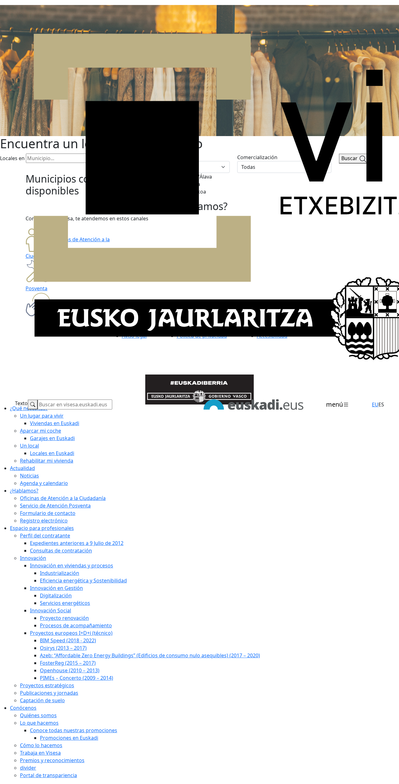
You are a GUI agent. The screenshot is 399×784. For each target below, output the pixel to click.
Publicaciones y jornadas (49, 692)
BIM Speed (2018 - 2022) (68, 640)
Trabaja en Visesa (40, 752)
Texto (21, 403)
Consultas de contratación (61, 550)
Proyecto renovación (64, 618)
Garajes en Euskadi (52, 438)
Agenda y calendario (44, 483)
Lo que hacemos (39, 722)
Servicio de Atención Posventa (55, 505)
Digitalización (56, 595)
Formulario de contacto (47, 513)
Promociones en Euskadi (69, 737)
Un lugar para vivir (42, 415)
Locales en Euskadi (52, 453)
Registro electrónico (44, 520)
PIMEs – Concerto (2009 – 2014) (76, 677)
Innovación (33, 558)
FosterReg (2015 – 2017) (68, 662)
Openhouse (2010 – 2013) (69, 670)
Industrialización (59, 573)
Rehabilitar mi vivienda (46, 460)
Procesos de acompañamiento (76, 625)
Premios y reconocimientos (52, 760)
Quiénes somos (38, 715)
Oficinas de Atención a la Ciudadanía (63, 498)
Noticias (29, 475)
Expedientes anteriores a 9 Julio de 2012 (76, 543)
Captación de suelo (42, 700)
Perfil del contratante (45, 535)
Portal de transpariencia (48, 775)
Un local (29, 445)
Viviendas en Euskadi (54, 423)
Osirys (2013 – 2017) (63, 647)
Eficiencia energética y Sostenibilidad (83, 580)
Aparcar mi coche (40, 430)
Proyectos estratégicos (47, 685)
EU (375, 404)
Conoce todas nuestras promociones (73, 730)
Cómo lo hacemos (41, 745)
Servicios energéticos (65, 603)
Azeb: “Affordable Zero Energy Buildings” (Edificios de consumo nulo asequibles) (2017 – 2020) (150, 655)
